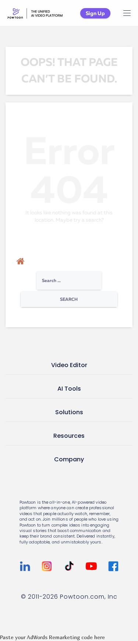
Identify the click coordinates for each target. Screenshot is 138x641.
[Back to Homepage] (21, 261)
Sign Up (95, 13)
